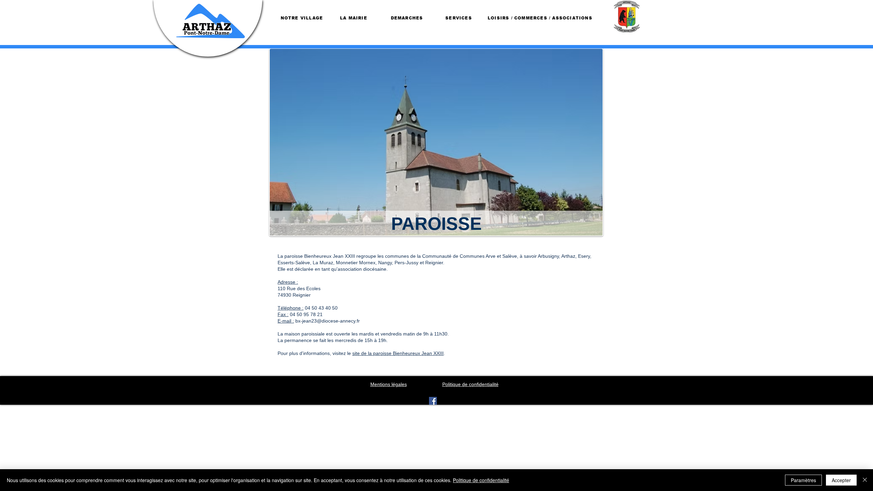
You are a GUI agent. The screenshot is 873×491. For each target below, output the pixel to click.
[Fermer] (865, 480)
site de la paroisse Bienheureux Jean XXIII (398, 353)
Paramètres (803, 480)
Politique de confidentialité (481, 480)
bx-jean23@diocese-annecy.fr (327, 321)
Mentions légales (388, 384)
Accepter (841, 480)
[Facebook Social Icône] (433, 401)
